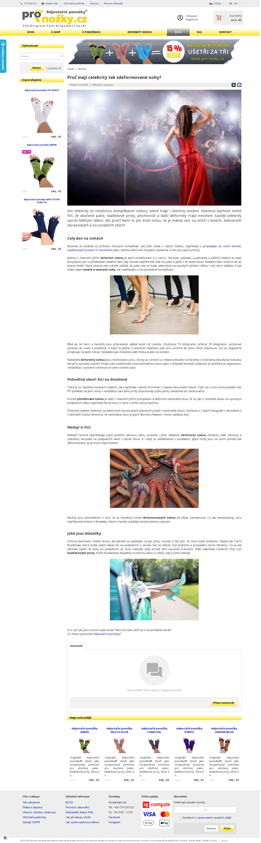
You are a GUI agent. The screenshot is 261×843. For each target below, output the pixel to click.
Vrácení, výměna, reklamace (39, 812)
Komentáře (76, 645)
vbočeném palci (109, 250)
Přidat (227, 828)
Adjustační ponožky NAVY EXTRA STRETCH (42, 201)
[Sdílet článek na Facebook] (239, 85)
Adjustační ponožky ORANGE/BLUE (224, 730)
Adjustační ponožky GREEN (42, 144)
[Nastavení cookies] (5, 837)
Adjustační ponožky (107, 634)
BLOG (69, 802)
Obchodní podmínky (34, 817)
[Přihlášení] (191, 17)
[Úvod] (55, 17)
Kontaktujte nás (118, 802)
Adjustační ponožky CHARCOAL (154, 730)
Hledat (37, 67)
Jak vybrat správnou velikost (82, 822)
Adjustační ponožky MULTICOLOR (119, 730)
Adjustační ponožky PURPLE (189, 730)
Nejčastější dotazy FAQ (79, 812)
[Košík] (228, 18)
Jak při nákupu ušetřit (78, 817)
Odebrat (211, 828)
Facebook (114, 817)
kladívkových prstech (81, 250)
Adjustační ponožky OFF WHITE (42, 90)
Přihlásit (224, 840)
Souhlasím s (206, 817)
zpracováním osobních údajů (214, 817)
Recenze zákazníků (77, 807)
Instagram (114, 822)
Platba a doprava (32, 807)
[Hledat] (61, 56)
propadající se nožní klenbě (222, 246)
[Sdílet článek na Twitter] (234, 85)
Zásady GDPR (31, 822)
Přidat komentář (223, 702)
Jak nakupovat (31, 802)
